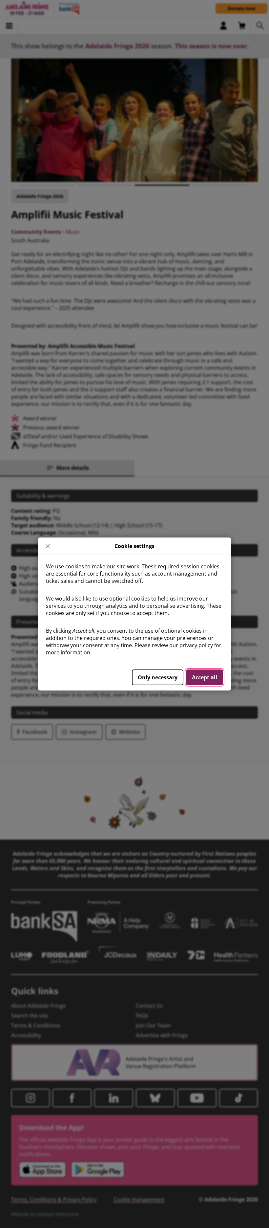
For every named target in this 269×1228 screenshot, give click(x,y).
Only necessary (157, 677)
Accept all (204, 677)
